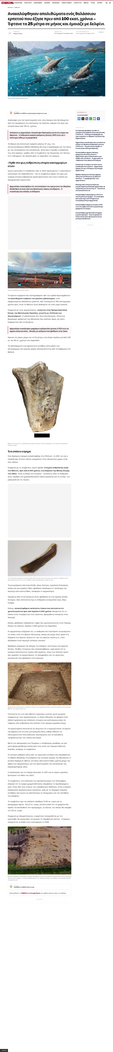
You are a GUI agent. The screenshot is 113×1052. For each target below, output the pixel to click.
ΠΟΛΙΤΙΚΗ (28, 3)
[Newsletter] (110, 2)
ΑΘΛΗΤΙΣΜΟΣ (67, 3)
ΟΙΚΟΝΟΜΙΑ (38, 3)
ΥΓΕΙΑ (93, 3)
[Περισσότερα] (107, 3)
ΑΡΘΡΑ (99, 3)
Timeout (17, 7)
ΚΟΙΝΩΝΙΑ (56, 3)
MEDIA (86, 3)
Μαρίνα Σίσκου (17, 33)
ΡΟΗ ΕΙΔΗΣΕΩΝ (16, 3)
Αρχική (10, 7)
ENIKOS (7, 3)
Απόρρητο (4, 1050)
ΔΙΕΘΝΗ (47, 3)
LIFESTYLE (78, 3)
